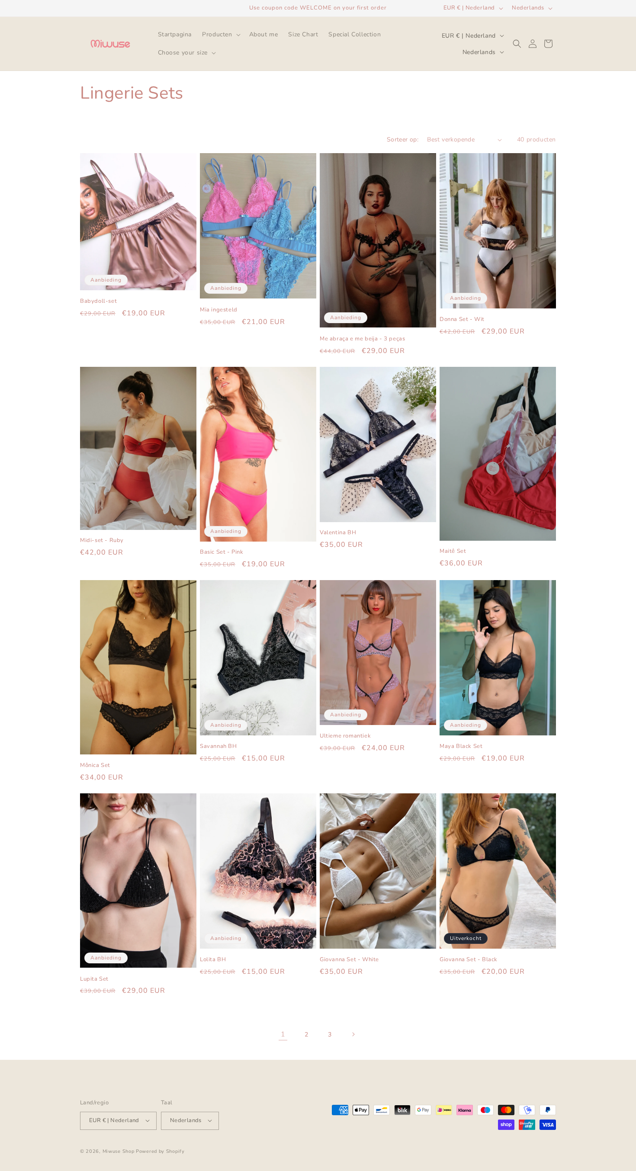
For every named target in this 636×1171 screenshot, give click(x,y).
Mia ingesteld (219, 310)
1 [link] (283, 1034)
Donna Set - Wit (462, 319)
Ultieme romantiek (345, 736)
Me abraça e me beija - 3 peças (362, 339)
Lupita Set (94, 979)
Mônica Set (95, 765)
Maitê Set (453, 551)
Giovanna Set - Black (469, 959)
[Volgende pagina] (353, 1034)
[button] (220, 35)
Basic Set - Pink (222, 552)
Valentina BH (338, 532)
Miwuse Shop (119, 1151)
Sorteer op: (402, 139)
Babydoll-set (98, 301)
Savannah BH (218, 746)
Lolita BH (213, 959)
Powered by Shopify (160, 1151)
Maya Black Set (461, 746)
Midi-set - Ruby (102, 540)
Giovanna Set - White (349, 959)
